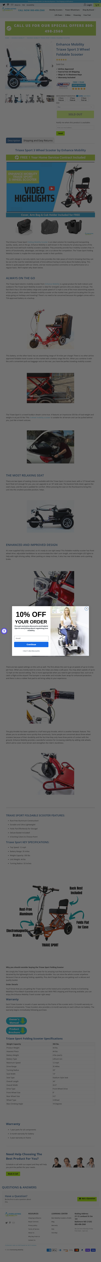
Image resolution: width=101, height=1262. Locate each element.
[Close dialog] (86, 608)
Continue (31, 644)
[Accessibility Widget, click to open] (4, 631)
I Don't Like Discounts (31, 651)
